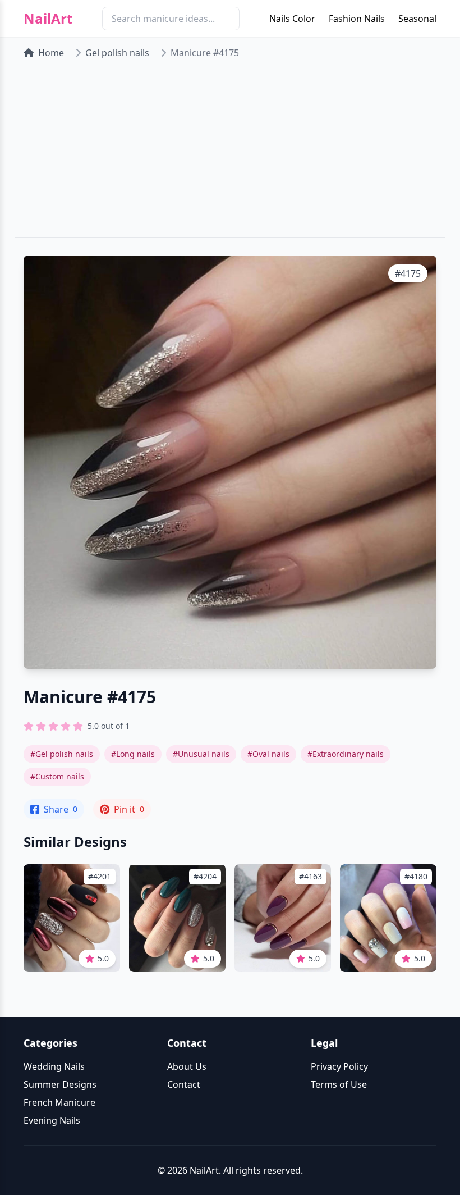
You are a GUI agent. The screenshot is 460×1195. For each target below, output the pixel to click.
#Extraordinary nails (345, 754)
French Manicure (59, 1102)
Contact (183, 1084)
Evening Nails (52, 1120)
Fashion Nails (357, 18)
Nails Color (292, 18)
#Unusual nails (201, 754)
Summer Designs (60, 1084)
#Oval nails (268, 754)
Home (51, 53)
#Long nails (133, 754)
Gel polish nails (117, 53)
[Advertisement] (230, 152)
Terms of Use (339, 1084)
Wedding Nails (54, 1066)
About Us (186, 1066)
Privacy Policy (339, 1066)
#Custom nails (57, 776)
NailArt (48, 19)
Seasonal (417, 18)
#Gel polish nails (61, 754)
